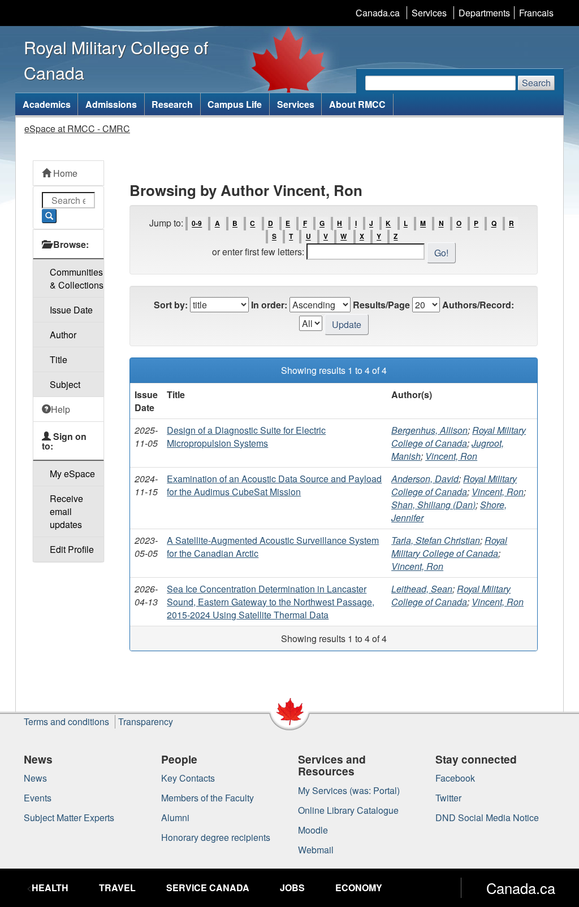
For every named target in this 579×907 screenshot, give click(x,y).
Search (536, 82)
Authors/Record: (478, 304)
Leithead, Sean (421, 588)
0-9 (197, 224)
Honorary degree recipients (215, 837)
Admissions (111, 104)
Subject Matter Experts (69, 817)
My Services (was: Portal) (349, 790)
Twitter (448, 797)
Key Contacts (188, 777)
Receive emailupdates (66, 511)
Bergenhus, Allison (429, 430)
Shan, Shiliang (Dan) (433, 504)
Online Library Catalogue (348, 810)
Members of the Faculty (207, 797)
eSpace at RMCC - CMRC (77, 128)
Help (60, 409)
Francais (536, 12)
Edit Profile (72, 549)
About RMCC (357, 104)
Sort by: (171, 304)
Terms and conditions (66, 721)
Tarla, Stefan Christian (435, 540)
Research (172, 104)
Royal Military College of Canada (458, 437)
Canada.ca (378, 12)
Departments (484, 12)
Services (429, 12)
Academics (47, 104)
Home (64, 173)
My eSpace (72, 473)
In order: (269, 304)
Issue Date (71, 309)
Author (63, 334)
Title (58, 359)
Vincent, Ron (451, 456)
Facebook (455, 777)
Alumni (175, 817)
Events (37, 797)
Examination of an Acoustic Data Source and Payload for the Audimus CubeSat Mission (274, 485)
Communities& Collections (76, 278)
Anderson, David (425, 478)
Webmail (316, 849)
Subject (65, 384)
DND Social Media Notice (487, 817)
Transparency (145, 721)
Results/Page (381, 304)
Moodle (313, 829)
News (35, 777)
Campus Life (235, 104)
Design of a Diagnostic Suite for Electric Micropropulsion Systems (246, 437)
